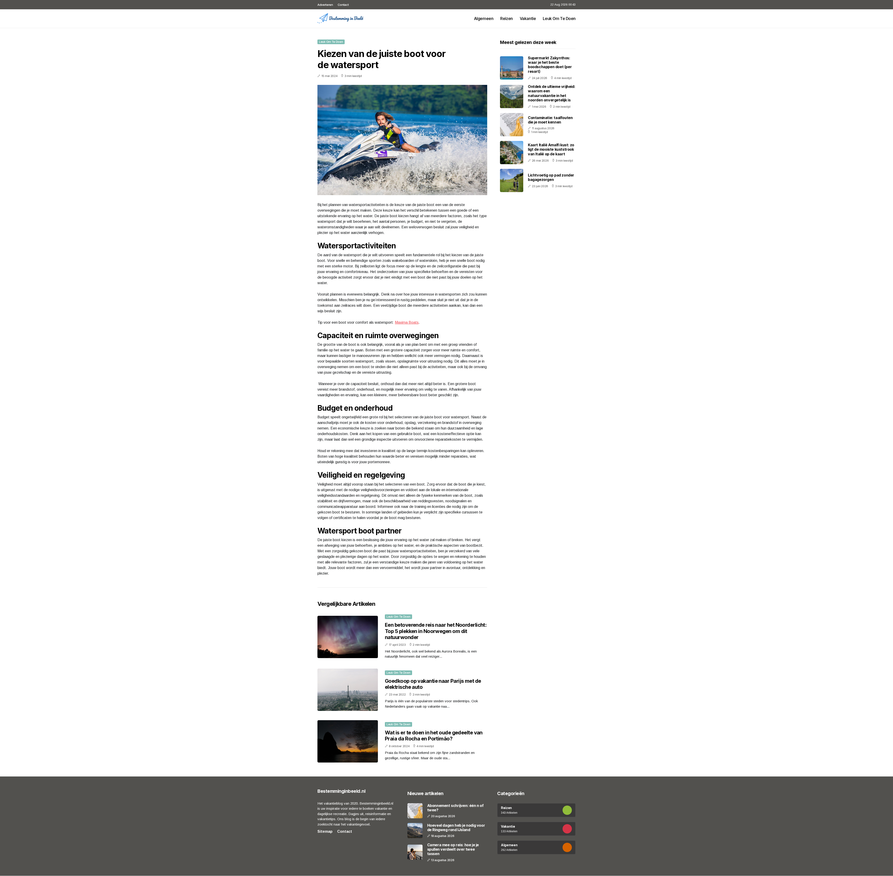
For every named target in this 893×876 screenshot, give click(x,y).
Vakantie (528, 18)
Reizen (506, 18)
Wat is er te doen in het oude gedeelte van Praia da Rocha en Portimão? (434, 735)
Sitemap (325, 831)
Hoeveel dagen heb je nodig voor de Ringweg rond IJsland (456, 827)
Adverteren (325, 5)
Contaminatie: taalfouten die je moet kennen (550, 119)
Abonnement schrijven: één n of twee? (455, 807)
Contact (343, 5)
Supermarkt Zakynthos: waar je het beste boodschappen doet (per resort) (550, 65)
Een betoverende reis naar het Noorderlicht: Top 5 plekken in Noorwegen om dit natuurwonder (435, 631)
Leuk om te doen (559, 18)
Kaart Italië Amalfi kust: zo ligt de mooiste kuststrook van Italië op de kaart (551, 149)
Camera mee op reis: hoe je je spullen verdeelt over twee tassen (453, 849)
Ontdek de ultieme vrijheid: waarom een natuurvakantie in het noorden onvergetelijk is (551, 93)
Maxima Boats (407, 322)
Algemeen (483, 18)
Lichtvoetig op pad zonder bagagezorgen (551, 177)
